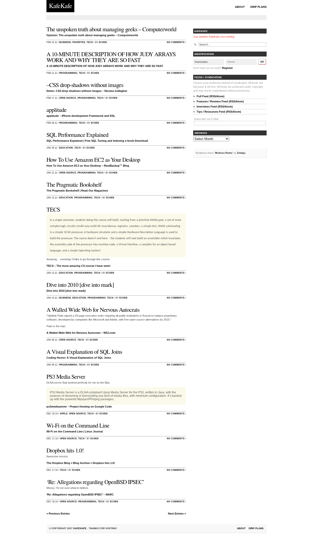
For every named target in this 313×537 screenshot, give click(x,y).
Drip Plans (258, 6)
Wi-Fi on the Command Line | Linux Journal (74, 431)
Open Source (67, 98)
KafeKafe (80, 528)
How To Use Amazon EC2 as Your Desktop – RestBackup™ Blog (87, 165)
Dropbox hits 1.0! (65, 450)
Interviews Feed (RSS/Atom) (215, 106)
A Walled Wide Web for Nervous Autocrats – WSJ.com (80, 332)
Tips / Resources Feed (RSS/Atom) (219, 111)
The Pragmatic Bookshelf (73, 184)
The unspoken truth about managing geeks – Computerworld (111, 29)
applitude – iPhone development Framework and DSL (80, 115)
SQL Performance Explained (77, 135)
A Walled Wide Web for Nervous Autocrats (92, 309)
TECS (53, 209)
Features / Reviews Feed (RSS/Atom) (220, 101)
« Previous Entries (58, 513)
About (240, 6)
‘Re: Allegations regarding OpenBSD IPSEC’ (95, 482)
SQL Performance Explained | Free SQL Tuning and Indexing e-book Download (97, 140)
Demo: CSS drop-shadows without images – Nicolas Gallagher (86, 90)
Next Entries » (177, 513)
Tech (90, 42)
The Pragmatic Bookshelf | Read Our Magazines (77, 190)
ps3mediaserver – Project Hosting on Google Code (79, 406)
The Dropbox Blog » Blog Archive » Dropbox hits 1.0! (80, 463)
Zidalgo (241, 153)
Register (227, 67)
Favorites (78, 42)
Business (65, 42)
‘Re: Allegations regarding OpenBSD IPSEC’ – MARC (80, 494)
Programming (68, 73)
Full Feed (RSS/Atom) (210, 96)
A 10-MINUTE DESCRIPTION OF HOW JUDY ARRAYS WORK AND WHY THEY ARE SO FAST (111, 57)
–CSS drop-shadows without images (84, 85)
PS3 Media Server (65, 376)
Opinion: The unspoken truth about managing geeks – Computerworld (92, 35)
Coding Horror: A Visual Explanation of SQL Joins (78, 357)
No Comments (175, 42)
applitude (56, 110)
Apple (63, 413)
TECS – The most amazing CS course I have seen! (78, 265)
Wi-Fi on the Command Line (77, 425)
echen (103, 42)
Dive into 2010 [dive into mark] (80, 285)
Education (66, 148)
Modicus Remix (223, 153)
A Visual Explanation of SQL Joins (84, 351)
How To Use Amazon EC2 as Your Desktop (93, 159)
